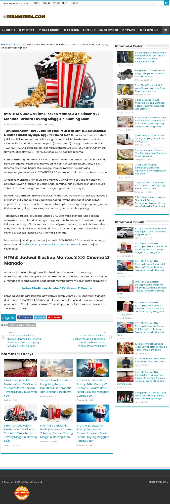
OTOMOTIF (111, 30)
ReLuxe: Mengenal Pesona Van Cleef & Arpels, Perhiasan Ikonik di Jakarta (151, 153)
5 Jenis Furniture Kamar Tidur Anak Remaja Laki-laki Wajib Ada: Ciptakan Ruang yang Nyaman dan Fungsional (150, 122)
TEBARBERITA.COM (158, 482)
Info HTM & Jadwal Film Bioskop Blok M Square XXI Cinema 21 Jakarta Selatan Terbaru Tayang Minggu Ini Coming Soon (140, 308)
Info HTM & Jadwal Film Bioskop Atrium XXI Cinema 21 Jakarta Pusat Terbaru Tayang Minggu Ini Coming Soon (20, 388)
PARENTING (151, 30)
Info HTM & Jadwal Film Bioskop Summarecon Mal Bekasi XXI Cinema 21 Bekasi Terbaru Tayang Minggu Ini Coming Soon (141, 377)
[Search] (166, 2)
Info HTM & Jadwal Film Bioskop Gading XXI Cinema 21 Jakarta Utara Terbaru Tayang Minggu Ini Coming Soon (141, 329)
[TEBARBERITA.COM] (24, 16)
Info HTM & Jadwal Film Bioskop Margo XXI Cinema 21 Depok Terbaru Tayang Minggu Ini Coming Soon (89, 339)
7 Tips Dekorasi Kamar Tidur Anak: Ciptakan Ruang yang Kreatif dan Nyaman (150, 185)
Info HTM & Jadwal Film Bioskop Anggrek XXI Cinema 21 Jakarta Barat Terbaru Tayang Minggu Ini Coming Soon (93, 433)
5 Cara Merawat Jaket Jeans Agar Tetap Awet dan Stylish (150, 360)
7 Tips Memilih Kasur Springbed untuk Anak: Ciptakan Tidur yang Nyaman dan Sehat (150, 169)
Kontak (46, 2)
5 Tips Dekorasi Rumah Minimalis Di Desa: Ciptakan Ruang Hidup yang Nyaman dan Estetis (150, 104)
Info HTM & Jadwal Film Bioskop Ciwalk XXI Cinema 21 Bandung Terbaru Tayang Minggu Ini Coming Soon (151, 248)
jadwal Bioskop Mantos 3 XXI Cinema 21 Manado (52, 244)
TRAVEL (130, 30)
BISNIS (10, 30)
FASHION (73, 30)
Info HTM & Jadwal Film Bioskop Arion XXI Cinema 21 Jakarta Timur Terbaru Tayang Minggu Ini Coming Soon (20, 433)
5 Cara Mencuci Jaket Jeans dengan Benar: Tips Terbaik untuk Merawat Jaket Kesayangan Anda (150, 57)
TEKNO (91, 30)
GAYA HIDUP (50, 30)
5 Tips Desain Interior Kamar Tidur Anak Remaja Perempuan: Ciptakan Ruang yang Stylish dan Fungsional (150, 202)
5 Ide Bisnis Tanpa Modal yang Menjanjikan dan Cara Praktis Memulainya (150, 88)
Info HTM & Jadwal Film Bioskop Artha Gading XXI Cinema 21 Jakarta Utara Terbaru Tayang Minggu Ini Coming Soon (93, 388)
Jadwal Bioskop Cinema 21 (22, 325)
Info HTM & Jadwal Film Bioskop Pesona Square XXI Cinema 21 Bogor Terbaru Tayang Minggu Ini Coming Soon (141, 267)
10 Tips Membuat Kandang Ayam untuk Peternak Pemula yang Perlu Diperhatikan (151, 346)
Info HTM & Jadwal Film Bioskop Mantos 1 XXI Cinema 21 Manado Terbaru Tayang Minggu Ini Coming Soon (24, 339)
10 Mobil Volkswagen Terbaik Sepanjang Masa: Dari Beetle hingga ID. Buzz (150, 231)
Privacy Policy (60, 2)
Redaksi (74, 2)
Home (37, 2)
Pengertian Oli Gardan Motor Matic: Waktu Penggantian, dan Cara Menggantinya (150, 395)
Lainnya (16, 44)
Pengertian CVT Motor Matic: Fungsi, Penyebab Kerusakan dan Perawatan (150, 73)
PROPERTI (28, 30)
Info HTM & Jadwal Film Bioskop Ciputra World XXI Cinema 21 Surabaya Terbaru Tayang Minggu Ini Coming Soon (142, 287)
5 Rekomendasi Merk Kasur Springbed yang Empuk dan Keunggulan (150, 138)
